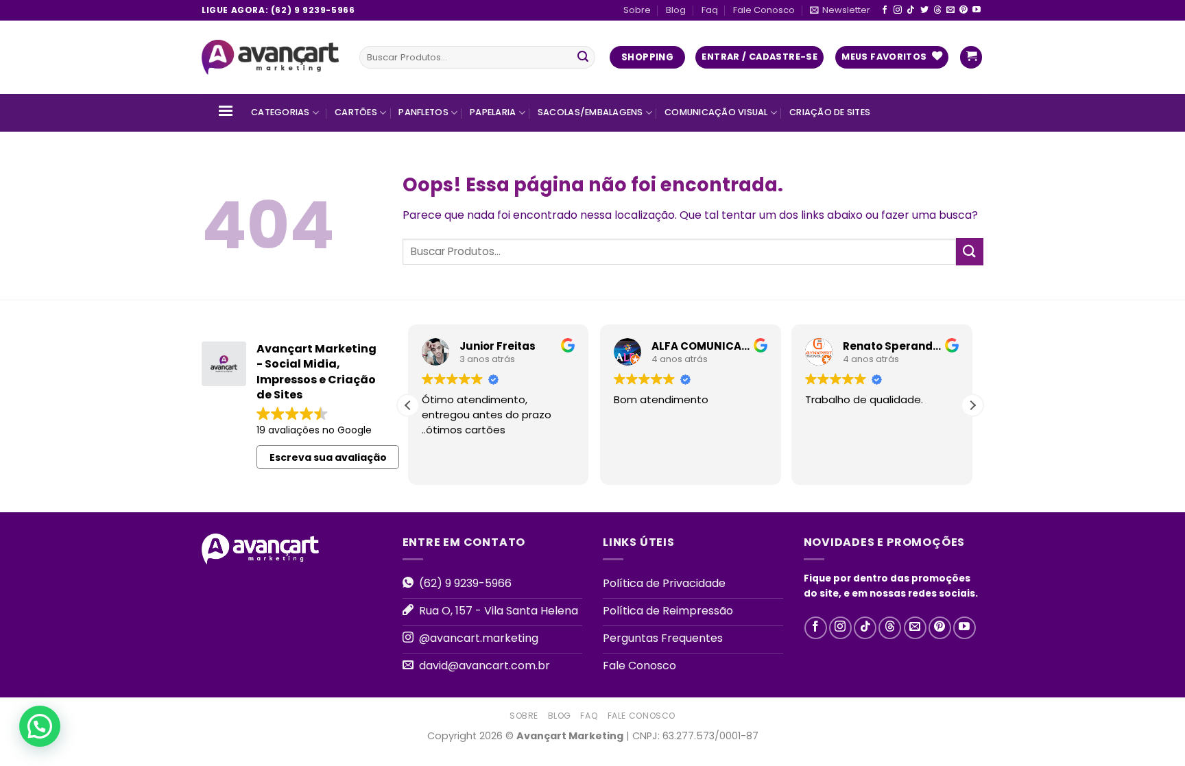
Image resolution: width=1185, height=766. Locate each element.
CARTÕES (356, 112)
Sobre (637, 10)
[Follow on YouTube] (976, 10)
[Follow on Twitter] (924, 10)
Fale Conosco (764, 10)
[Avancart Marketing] (270, 57)
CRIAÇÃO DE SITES (829, 112)
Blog (676, 10)
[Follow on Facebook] (885, 10)
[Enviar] (583, 57)
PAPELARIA (493, 112)
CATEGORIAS (280, 112)
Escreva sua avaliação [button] (328, 457)
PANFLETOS (423, 112)
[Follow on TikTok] (911, 10)
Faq (710, 10)
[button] (972, 405)
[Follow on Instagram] (898, 10)
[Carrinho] (971, 57)
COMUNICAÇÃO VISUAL (716, 112)
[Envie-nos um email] (950, 10)
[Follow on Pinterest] (963, 10)
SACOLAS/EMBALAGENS (590, 112)
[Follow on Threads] (937, 10)
